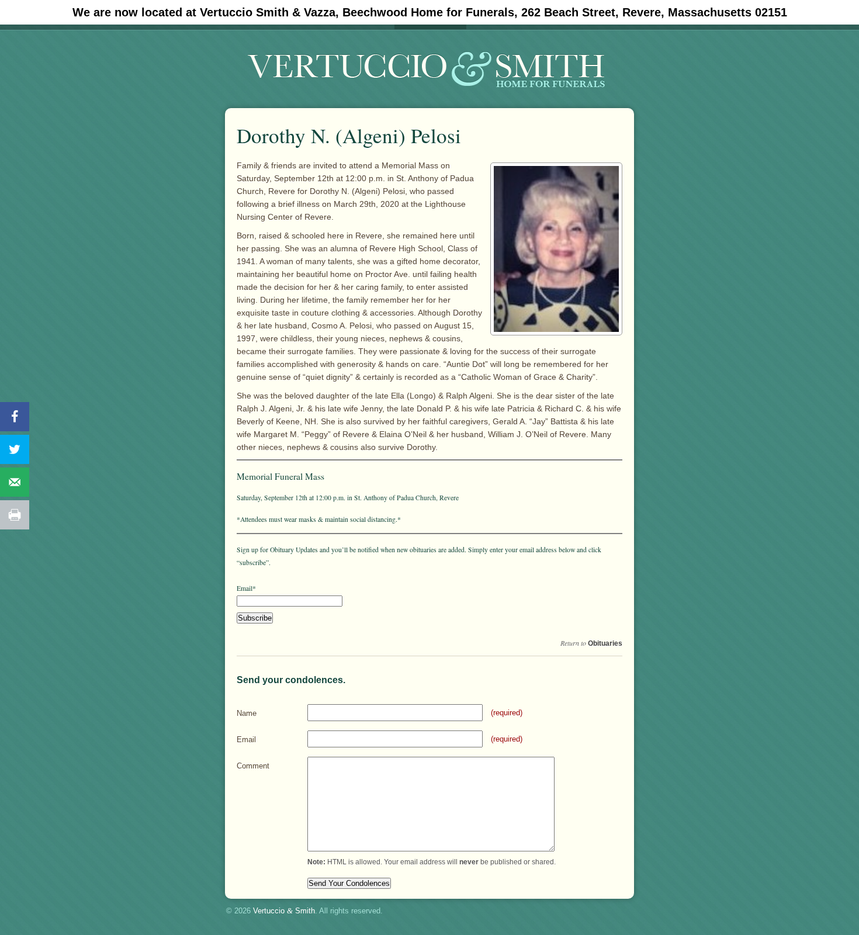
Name (247, 713)
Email (246, 739)
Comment (253, 765)
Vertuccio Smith (284, 910)
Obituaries (605, 643)
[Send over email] (14, 482)
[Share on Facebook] (14, 416)
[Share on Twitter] (14, 449)
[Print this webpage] (14, 514)
